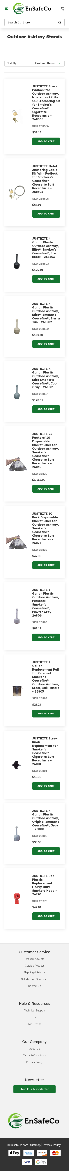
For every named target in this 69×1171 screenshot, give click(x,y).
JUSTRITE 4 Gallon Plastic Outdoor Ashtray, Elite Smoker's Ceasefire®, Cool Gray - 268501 (45, 378)
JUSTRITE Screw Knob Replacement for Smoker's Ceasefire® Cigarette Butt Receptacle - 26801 (45, 751)
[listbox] (49, 63)
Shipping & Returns (34, 972)
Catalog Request (34, 965)
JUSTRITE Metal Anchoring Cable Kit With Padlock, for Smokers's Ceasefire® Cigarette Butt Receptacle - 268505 (45, 179)
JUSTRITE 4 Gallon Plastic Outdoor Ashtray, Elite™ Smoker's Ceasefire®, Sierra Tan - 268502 (46, 313)
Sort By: (12, 63)
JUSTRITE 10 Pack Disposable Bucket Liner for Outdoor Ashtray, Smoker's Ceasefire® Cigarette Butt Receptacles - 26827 (45, 528)
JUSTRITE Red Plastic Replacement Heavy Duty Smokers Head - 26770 (44, 885)
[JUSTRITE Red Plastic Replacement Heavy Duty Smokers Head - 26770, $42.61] (16, 898)
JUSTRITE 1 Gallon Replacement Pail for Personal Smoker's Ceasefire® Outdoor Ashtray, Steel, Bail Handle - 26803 (45, 676)
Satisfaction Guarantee (34, 979)
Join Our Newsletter (34, 1089)
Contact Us (34, 986)
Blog (34, 1017)
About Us (34, 1048)
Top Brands (34, 1024)
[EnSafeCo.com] (33, 8)
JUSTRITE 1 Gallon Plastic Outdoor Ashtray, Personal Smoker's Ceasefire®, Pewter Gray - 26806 (45, 602)
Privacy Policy (34, 1062)
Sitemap (35, 1145)
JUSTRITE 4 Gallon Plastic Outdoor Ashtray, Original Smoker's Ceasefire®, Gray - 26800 (45, 820)
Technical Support (34, 1010)
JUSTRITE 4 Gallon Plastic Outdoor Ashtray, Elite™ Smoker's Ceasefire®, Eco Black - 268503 (45, 248)
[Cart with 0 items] (62, 9)
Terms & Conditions (34, 1055)
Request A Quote (34, 958)
